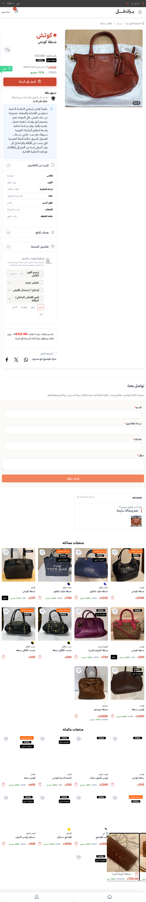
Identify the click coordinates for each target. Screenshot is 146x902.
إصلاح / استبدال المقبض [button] (26, 290)
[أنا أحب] (115, 552)
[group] (104, 68)
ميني (33, 307)
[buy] (112, 599)
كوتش (141, 587)
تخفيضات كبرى (100, 559)
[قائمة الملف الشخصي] (36, 897)
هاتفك (137, 439)
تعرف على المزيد (40, 101)
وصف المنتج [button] (42, 232)
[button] (140, 12)
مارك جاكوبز (103, 587)
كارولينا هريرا (103, 646)
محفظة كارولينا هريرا (128, 874)
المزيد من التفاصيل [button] (38, 165)
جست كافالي (67, 646)
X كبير (15, 307)
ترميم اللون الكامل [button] (33, 273)
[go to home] (109, 897)
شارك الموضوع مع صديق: (44, 359)
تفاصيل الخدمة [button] (40, 247)
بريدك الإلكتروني (132, 423)
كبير (41, 314)
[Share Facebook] (7, 360)
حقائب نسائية (106, 23)
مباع (5, 598)
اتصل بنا (135, 3)
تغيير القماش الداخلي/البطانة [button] (27, 298)
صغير (41, 307)
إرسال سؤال (73, 478)
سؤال (140, 455)
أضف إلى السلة (27, 82)
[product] (126, 853)
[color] (105, 585)
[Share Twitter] (16, 360)
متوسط (24, 307)
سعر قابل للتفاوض (136, 551)
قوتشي (69, 833)
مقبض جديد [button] (32, 283)
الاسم (137, 407)
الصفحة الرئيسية (133, 23)
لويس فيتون (103, 774)
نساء (119, 23)
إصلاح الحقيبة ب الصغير (33, 258)
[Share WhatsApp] (127, 3)
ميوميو (105, 705)
